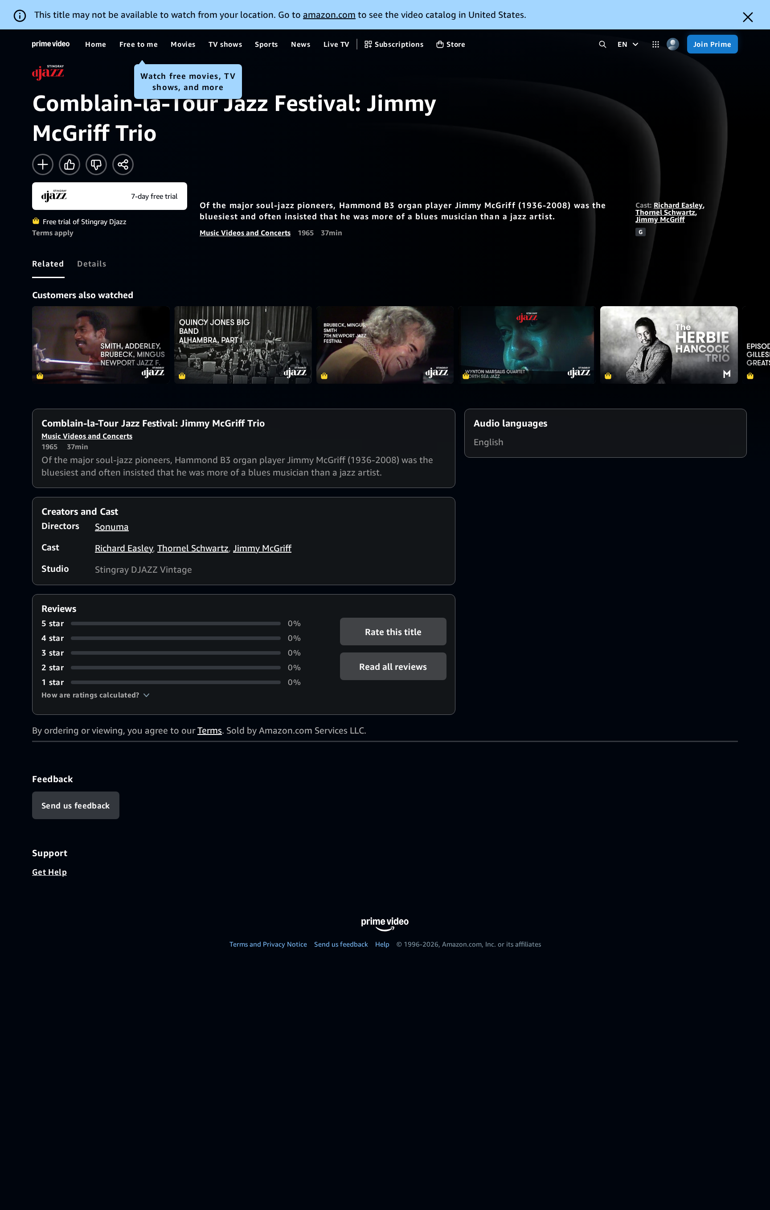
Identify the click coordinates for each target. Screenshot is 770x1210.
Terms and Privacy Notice (268, 944)
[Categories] (655, 44)
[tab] (48, 263)
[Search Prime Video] (602, 44)
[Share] (123, 164)
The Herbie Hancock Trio (669, 345)
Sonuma (112, 526)
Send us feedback (341, 944)
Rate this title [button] (393, 632)
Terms (209, 730)
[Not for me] (96, 164)
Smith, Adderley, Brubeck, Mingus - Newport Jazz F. (101, 345)
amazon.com (329, 14)
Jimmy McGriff (660, 219)
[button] (95, 694)
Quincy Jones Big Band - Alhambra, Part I (243, 345)
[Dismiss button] (748, 17)
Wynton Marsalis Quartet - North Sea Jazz (527, 345)
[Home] (51, 44)
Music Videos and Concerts (245, 232)
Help (382, 944)
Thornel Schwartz (665, 212)
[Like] (69, 164)
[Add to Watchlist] (42, 164)
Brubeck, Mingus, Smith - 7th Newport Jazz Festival (385, 345)
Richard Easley (678, 205)
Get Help (49, 872)
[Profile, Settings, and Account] (673, 44)
